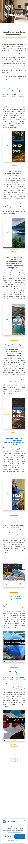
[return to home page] (9, 8)
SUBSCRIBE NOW (14, 811)
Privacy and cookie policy (10, 791)
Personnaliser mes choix (14, 840)
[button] (23, 8)
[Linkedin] (8, 773)
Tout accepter (20, 836)
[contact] (19, 773)
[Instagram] (14, 773)
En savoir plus (14, 165)
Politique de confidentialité (14, 832)
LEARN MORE (14, 251)
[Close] (25, 821)
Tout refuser (8, 836)
